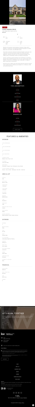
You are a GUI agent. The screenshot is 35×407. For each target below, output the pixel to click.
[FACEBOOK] (14, 393)
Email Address (4, 348)
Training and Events (17, 376)
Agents (17, 371)
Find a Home (17, 379)
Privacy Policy (21, 402)
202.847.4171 (5, 341)
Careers (17, 374)
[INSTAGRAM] (16, 393)
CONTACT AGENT (17, 129)
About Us (17, 366)
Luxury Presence (23, 397)
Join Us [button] (5, 323)
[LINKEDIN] (19, 393)
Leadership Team (18, 369)
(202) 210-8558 (17, 93)
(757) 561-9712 (17, 121)
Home (17, 364)
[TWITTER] (21, 393)
